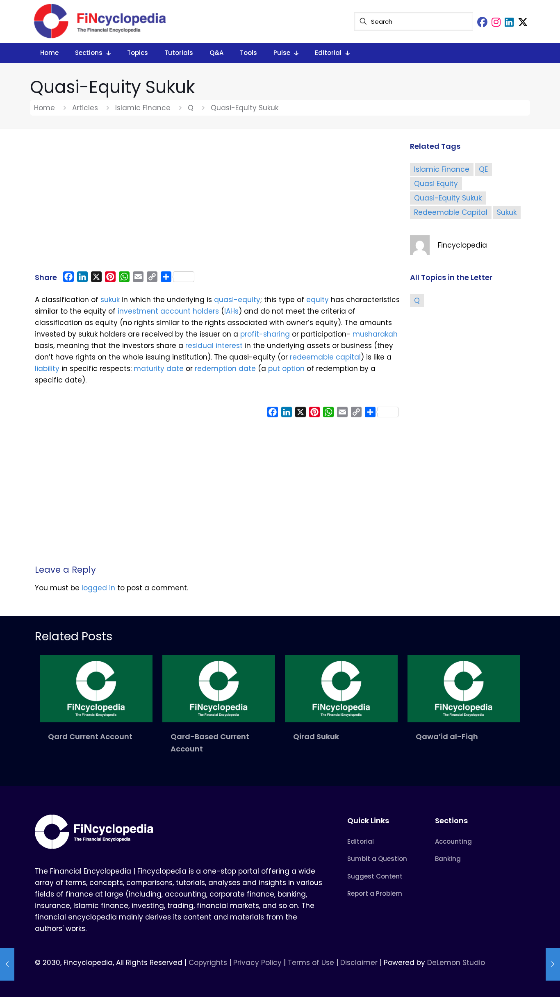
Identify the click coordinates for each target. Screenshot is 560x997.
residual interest (213, 346)
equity (317, 300)
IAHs (231, 311)
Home (44, 108)
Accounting (453, 841)
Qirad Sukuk (316, 736)
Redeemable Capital (450, 212)
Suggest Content (375, 876)
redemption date (225, 368)
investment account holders (167, 311)
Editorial (360, 841)
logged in (98, 588)
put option (286, 368)
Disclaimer (359, 962)
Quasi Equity (436, 184)
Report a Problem (374, 893)
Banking (448, 858)
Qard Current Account (90, 736)
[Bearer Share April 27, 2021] (7, 964)
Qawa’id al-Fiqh (447, 736)
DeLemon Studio (456, 962)
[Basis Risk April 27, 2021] (553, 964)
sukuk (110, 300)
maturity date (159, 368)
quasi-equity (237, 300)
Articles (85, 108)
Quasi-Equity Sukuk (448, 198)
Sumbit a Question (377, 858)
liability (47, 368)
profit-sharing (265, 334)
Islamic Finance (143, 108)
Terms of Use (311, 962)
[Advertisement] (217, 203)
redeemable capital (325, 357)
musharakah (375, 334)
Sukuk (507, 212)
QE (483, 169)
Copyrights (209, 962)
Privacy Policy (257, 962)
